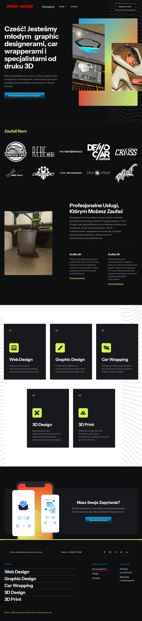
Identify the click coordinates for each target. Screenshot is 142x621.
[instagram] (110, 552)
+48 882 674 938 (74, 552)
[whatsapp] (116, 552)
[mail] (121, 552)
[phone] (127, 552)
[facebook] (105, 552)
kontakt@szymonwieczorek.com (28, 552)
